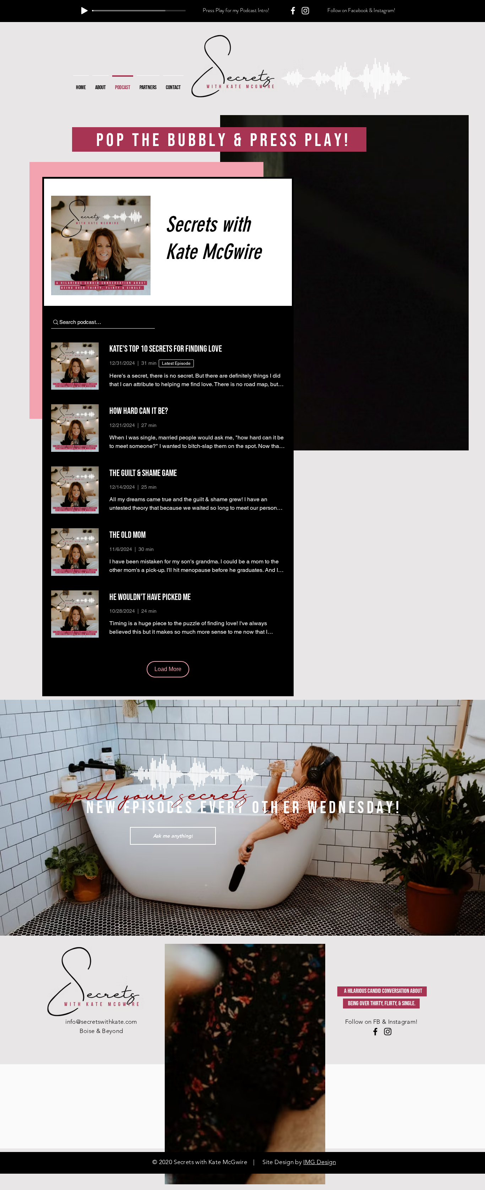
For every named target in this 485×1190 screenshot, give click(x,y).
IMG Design (319, 1161)
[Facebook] (293, 11)
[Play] (84, 10)
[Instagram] (305, 11)
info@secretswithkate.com (101, 1021)
